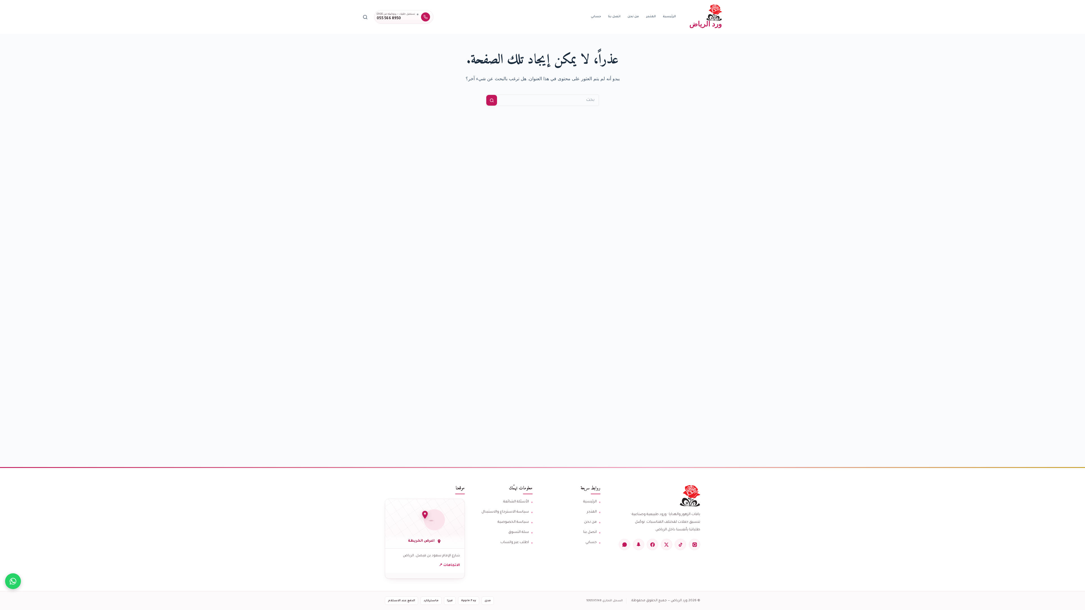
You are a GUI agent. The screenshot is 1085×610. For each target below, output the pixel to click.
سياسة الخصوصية (513, 522)
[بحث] (365, 17)
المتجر (651, 16)
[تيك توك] (680, 544)
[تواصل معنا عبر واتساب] (13, 581)
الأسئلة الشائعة (516, 502)
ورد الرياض (705, 23)
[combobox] (548, 100)
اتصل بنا (614, 16)
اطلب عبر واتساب (514, 542)
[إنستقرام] (694, 544)
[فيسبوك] (652, 544)
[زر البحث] (491, 100)
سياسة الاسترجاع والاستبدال (505, 512)
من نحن (633, 16)
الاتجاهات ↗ (449, 565)
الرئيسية (669, 16)
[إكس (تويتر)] (666, 544)
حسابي (596, 16)
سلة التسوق (518, 532)
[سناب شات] (638, 544)
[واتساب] (624, 544)
